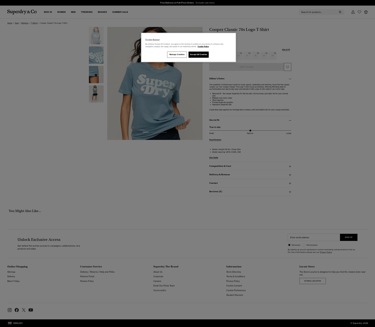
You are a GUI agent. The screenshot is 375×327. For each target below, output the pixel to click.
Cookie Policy (203, 47)
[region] (188, 47)
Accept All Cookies (198, 54)
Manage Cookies (176, 54)
